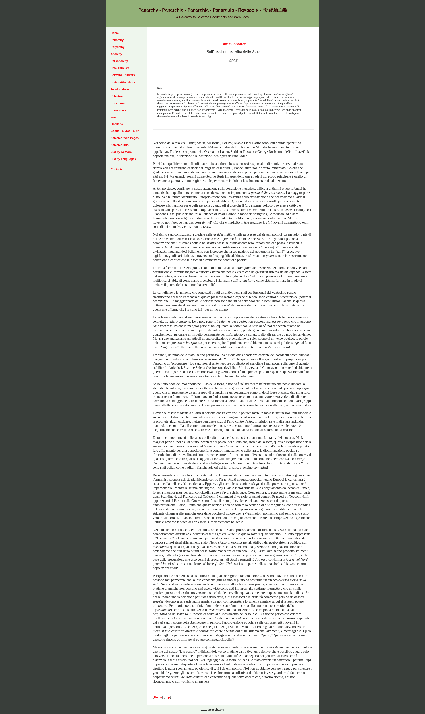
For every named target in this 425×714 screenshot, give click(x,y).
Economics (118, 110)
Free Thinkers (120, 68)
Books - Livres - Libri (125, 131)
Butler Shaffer (233, 44)
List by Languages (123, 159)
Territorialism (120, 89)
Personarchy (119, 61)
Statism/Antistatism (124, 82)
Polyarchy (117, 47)
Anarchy (116, 54)
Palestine (117, 96)
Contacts (117, 169)
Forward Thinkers (123, 75)
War (113, 117)
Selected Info (120, 145)
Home (115, 33)
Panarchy (117, 40)
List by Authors (121, 152)
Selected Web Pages (125, 138)
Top (167, 697)
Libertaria (117, 124)
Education (118, 103)
